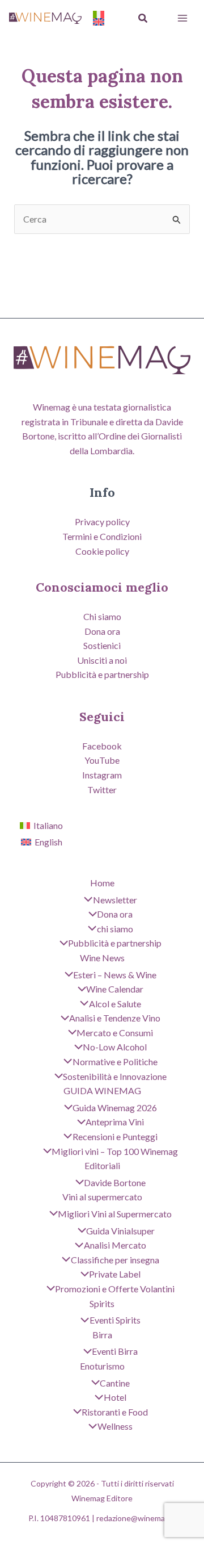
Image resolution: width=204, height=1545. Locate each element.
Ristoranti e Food (115, 1411)
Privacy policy (102, 521)
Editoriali (102, 1165)
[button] (143, 18)
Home (102, 882)
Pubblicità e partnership (102, 674)
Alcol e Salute (115, 1003)
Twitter (102, 789)
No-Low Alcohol (115, 1046)
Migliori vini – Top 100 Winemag (115, 1151)
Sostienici (102, 645)
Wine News (102, 957)
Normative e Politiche (115, 1061)
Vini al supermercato (102, 1196)
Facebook (102, 745)
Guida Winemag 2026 (115, 1107)
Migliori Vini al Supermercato (115, 1213)
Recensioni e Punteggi (115, 1136)
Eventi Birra (115, 1351)
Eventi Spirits (115, 1319)
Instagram (102, 774)
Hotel (115, 1397)
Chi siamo (102, 616)
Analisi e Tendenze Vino (114, 1017)
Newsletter (115, 899)
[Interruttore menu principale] (182, 18)
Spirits (102, 1303)
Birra (102, 1334)
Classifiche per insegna (115, 1259)
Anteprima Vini (115, 1121)
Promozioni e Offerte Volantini (115, 1288)
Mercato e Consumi (114, 1032)
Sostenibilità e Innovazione (115, 1076)
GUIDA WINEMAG (102, 1090)
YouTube (102, 760)
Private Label (115, 1273)
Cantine (115, 1382)
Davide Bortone (115, 1182)
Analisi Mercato (115, 1245)
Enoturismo (102, 1365)
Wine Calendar (114, 988)
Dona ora (102, 631)
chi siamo (115, 928)
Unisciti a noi (102, 660)
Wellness (114, 1426)
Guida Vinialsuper (120, 1230)
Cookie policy (102, 551)
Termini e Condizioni (102, 536)
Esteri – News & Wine (114, 974)
